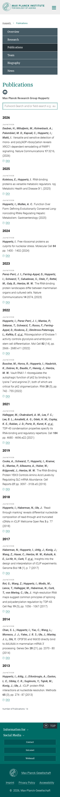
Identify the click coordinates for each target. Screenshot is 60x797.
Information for (14, 729)
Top (53, 726)
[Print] (5, 92)
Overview (13, 31)
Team (11, 55)
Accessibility (47, 782)
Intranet (30, 750)
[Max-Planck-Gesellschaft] (15, 773)
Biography (14, 63)
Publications (15, 47)
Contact (30, 742)
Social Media (12, 735)
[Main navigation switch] (54, 7)
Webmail (30, 758)
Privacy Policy (27, 782)
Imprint (10, 782)
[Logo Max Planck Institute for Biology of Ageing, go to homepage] (23, 7)
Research (13, 39)
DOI (8, 161)
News (11, 70)
